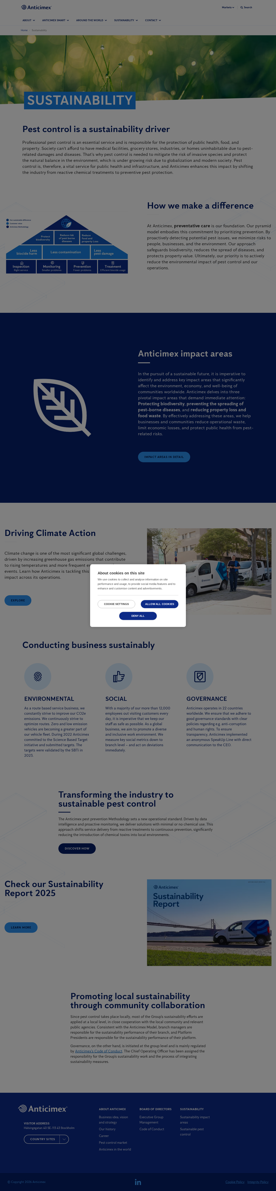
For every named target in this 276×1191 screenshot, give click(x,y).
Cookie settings (116, 604)
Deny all (138, 616)
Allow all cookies (159, 604)
